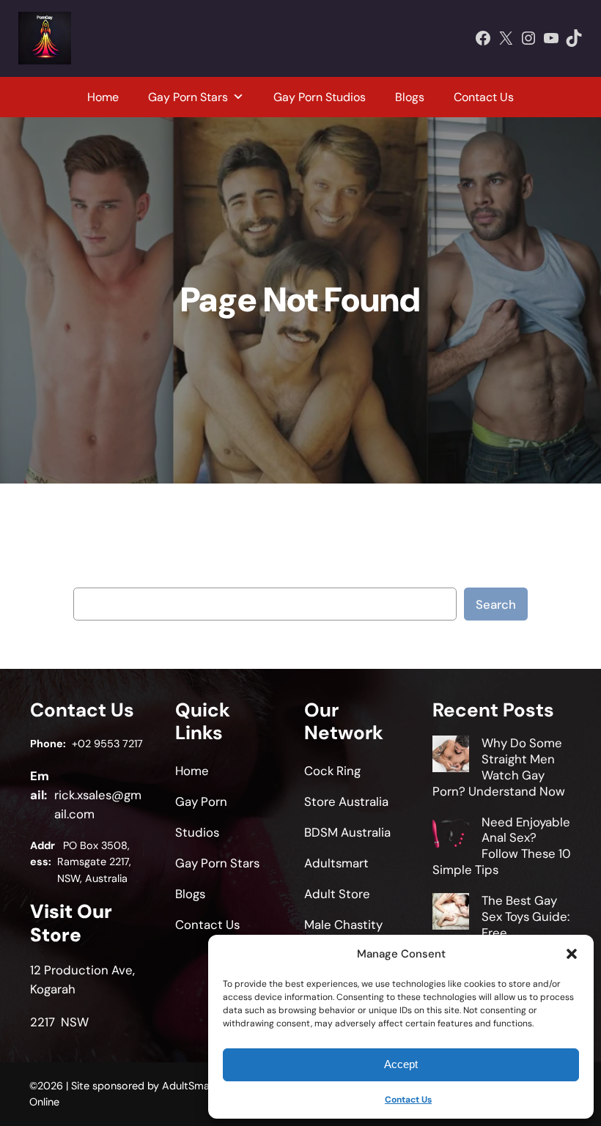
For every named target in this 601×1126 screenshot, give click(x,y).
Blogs (409, 97)
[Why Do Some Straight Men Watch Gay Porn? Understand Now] (450, 756)
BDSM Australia (347, 832)
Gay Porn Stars (188, 97)
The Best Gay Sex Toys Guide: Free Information (500, 924)
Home (103, 97)
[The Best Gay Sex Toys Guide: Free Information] (450, 913)
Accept (401, 1064)
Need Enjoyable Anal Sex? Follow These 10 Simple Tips (501, 846)
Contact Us (408, 1099)
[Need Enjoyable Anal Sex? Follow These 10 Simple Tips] (450, 835)
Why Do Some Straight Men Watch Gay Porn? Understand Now (498, 767)
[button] (571, 954)
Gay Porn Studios (319, 97)
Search (496, 604)
